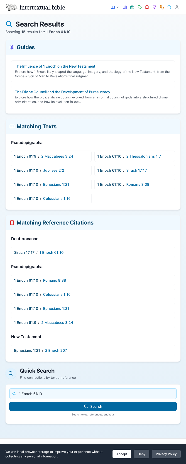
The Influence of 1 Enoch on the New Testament (55, 66)
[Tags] (139, 7)
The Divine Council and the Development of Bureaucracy (62, 92)
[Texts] (115, 7)
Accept (121, 454)
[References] (147, 7)
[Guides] (125, 7)
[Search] (169, 7)
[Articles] (132, 7)
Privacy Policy (166, 454)
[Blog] (162, 7)
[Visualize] (154, 7)
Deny (141, 454)
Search (96, 406)
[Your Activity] (177, 7)
